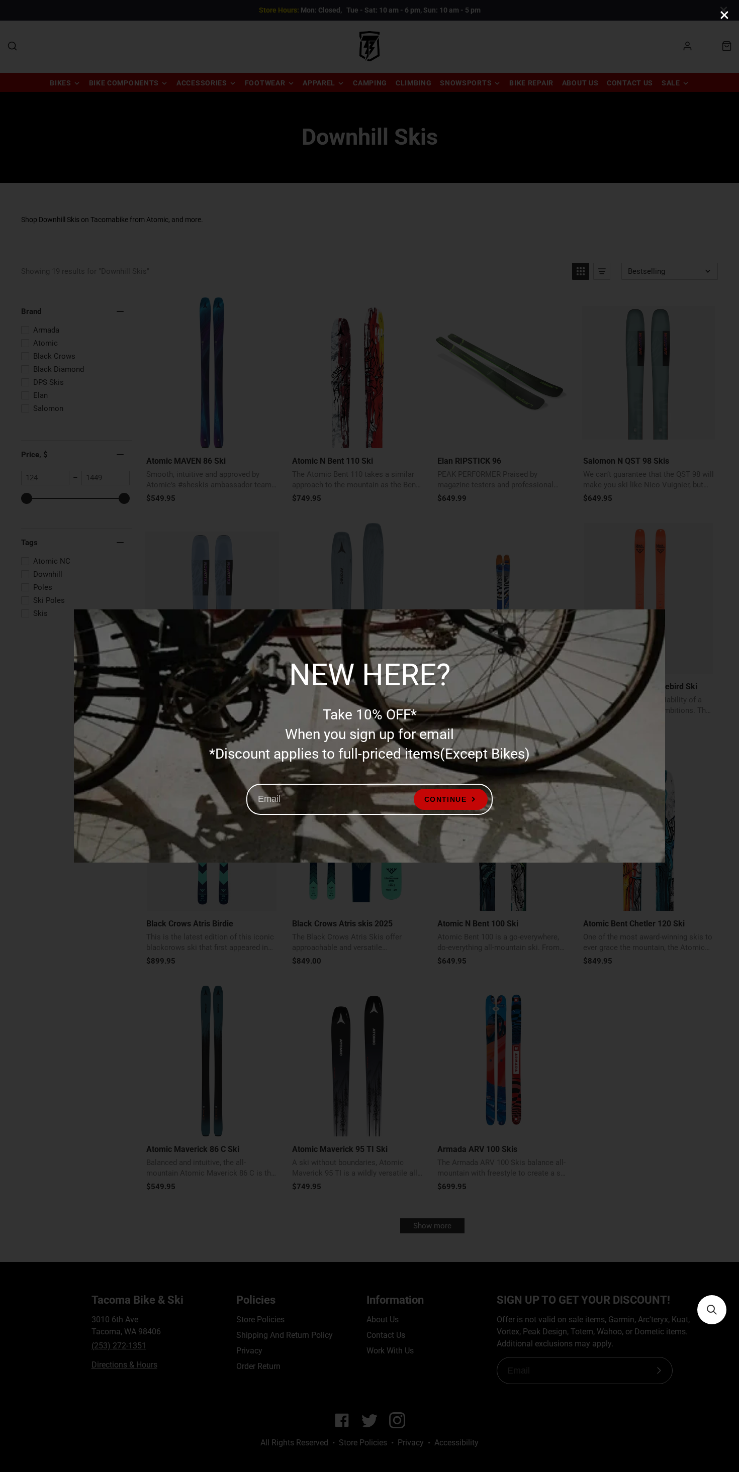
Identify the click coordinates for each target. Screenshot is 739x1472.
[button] (711, 1309)
